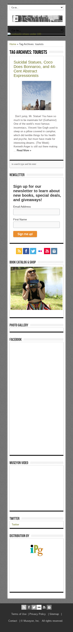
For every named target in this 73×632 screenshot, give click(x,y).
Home (13, 44)
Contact (12, 620)
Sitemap (54, 614)
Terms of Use (18, 614)
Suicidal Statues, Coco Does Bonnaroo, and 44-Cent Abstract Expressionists (35, 69)
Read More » (24, 150)
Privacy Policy (37, 614)
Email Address (22, 206)
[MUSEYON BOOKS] (37, 19)
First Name (20, 219)
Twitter (14, 518)
